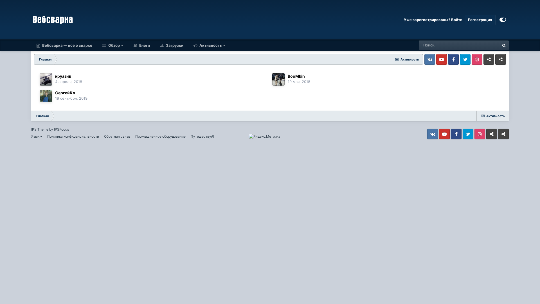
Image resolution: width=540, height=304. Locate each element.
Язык (35, 136)
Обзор (113, 45)
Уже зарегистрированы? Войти (433, 19)
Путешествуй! (202, 136)
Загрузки (174, 45)
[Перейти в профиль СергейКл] (46, 96)
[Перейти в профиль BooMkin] (278, 79)
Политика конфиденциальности (73, 136)
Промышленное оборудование (160, 136)
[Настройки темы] (503, 20)
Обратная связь (117, 136)
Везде (487, 45)
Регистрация (480, 19)
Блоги (144, 45)
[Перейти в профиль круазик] (46, 79)
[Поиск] (504, 45)
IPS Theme (39, 129)
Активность (210, 45)
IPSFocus (61, 129)
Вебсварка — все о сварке (66, 45)
